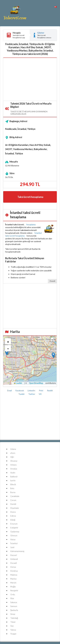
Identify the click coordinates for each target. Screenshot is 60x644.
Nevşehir (14, 590)
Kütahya (14, 571)
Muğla (13, 586)
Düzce (13, 512)
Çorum (13, 500)
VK (40, 394)
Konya (13, 567)
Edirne (13, 516)
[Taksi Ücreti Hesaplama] (15, 13)
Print (41, 390)
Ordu (12, 594)
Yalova (13, 630)
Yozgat (13, 633)
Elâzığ (12, 520)
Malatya (13, 575)
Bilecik (13, 484)
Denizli (13, 504)
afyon (12, 453)
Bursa (12, 492)
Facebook (19, 390)
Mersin (13, 582)
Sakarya (13, 602)
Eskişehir (14, 527)
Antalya (13, 468)
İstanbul (13, 543)
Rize (12, 598)
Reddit (50, 390)
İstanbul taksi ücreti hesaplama (23, 234)
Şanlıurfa (14, 610)
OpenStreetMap (36, 383)
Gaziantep (14, 531)
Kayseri (13, 555)
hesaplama (31, 224)
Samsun (13, 606)
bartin (12, 480)
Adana (13, 449)
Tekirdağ (14, 618)
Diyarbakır (14, 508)
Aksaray (13, 461)
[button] (53, 355)
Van (12, 626)
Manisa (13, 578)
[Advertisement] (30, 79)
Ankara (13, 465)
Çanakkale (14, 496)
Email (9, 390)
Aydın (12, 472)
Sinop (12, 614)
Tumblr (21, 394)
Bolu (12, 488)
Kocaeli (13, 563)
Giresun (13, 535)
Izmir (12, 547)
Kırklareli (14, 559)
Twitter (31, 394)
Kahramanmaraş (17, 551)
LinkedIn (32, 390)
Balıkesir (14, 476)
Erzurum (13, 523)
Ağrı (12, 457)
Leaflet (18, 383)
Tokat (12, 622)
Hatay (12, 539)
